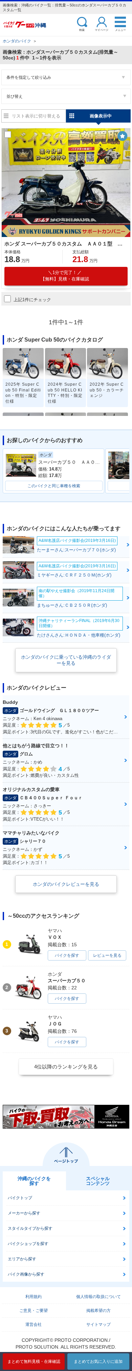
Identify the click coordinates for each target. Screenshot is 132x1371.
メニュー (120, 29)
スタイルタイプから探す (30, 1228)
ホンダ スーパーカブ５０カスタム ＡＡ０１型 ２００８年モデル (65, 243)
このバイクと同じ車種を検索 (53, 485)
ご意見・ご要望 (33, 1310)
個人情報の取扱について (98, 1296)
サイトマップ (98, 1324)
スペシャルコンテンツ (98, 1181)
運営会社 (33, 1324)
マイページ (101, 29)
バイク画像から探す (26, 1274)
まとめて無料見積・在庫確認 (33, 1361)
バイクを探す (67, 955)
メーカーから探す (24, 1213)
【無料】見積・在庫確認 (65, 275)
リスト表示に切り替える (36, 115)
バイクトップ (20, 1197)
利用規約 (33, 1296)
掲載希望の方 (98, 1310)
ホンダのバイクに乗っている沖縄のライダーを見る (66, 660)
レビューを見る (107, 955)
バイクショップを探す (28, 1243)
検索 (82, 29)
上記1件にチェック (32, 299)
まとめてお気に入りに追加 (98, 1361)
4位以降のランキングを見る (66, 1067)
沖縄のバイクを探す (34, 1181)
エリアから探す (22, 1259)
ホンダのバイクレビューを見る (66, 884)
